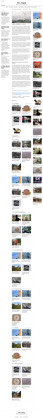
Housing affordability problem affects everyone (16, 172)
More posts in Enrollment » (28, 103)
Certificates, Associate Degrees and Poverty (16, 247)
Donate (30, 9)
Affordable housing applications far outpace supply (5, 13)
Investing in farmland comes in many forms (15, 273)
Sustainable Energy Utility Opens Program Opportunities (16, 285)
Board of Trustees (25, 9)
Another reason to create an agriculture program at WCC (36, 126)
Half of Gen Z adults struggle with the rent (15, 223)
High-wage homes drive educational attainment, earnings (37, 165)
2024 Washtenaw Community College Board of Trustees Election (28, 7)
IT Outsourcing (11, 7)
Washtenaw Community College (26, 96)
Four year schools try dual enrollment (5, 39)
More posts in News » (28, 175)
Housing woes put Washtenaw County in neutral (37, 203)
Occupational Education (18, 93)
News (23, 92)
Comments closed (4, 24)
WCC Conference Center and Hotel (17, 9)
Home (7, 7)
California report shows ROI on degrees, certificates (16, 235)
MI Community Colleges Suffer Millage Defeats (37, 79)
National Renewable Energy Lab (20, 90)
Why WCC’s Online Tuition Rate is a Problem (37, 184)
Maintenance (16, 7)
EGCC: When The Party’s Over (26, 124)
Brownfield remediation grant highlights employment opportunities (16, 324)
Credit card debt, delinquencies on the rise (16, 136)
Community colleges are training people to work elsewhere (26, 223)
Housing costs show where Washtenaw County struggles (37, 155)
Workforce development (18, 94)
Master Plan (21, 92)
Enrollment (17, 92)
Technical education (25, 93)
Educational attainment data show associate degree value (26, 235)
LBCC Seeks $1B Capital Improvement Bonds (16, 160)
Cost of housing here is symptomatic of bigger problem (26, 160)
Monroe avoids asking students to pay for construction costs (37, 194)
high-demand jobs (14, 96)
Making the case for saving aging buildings (26, 149)
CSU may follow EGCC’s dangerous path (5, 53)
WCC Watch (21, 3)
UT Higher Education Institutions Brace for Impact (5, 66)
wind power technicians (15, 97)
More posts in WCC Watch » (28, 327)
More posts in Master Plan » (28, 139)
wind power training (21, 97)
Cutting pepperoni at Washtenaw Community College (37, 69)
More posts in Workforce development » (26, 364)
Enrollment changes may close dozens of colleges (5, 27)
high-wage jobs (19, 96)
